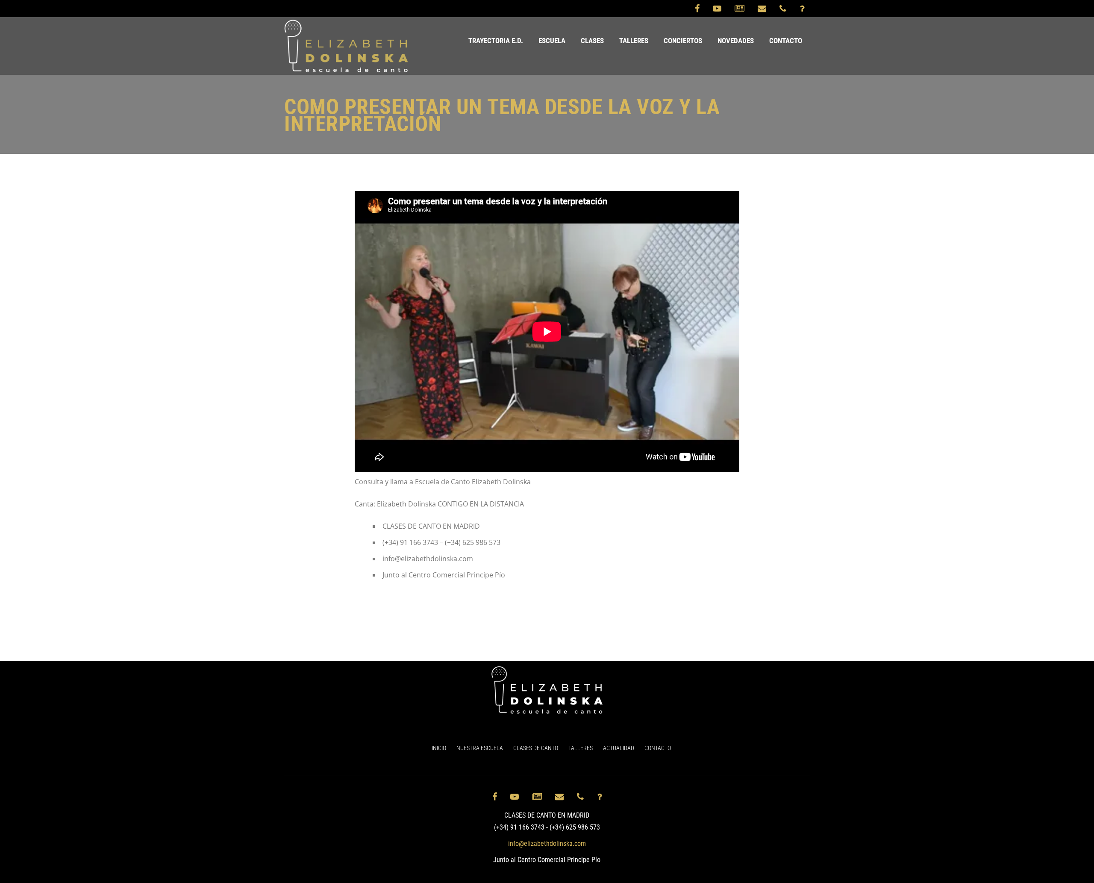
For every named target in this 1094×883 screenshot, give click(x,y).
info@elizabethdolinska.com (547, 843)
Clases (592, 40)
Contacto (785, 40)
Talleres (633, 40)
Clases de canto (535, 748)
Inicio (439, 748)
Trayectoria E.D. (495, 40)
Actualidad (618, 748)
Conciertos (683, 40)
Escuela (551, 40)
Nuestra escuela (479, 748)
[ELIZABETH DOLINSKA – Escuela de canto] (346, 46)
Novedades (736, 40)
